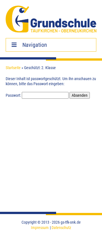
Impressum (40, 227)
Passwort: (14, 95)
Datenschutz (61, 227)
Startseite (13, 67)
